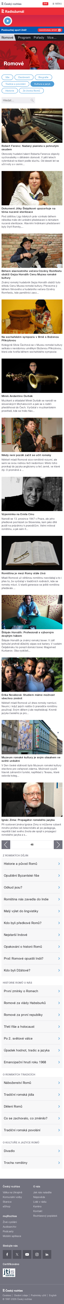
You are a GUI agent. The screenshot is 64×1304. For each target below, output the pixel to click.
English (53, 1295)
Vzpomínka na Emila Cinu (18, 514)
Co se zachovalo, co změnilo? (25, 1118)
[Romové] (32, 55)
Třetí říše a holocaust (19, 1027)
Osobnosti (24, 77)
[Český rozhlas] (11, 3)
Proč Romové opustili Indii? (23, 958)
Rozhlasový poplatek (45, 1215)
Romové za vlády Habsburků (25, 1003)
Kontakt (37, 1211)
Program (24, 37)
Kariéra (37, 1206)
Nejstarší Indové (15, 935)
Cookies (7, 1295)
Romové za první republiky (23, 1015)
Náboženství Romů (17, 1083)
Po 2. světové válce (18, 1038)
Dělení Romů (13, 1106)
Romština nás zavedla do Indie (26, 899)
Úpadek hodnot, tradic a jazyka (27, 1050)
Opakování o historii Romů (23, 947)
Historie (9, 90)
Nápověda (39, 1197)
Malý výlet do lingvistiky (21, 911)
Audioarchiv (9, 1226)
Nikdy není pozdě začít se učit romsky (26, 455)
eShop (6, 1206)
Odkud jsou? (13, 887)
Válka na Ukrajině (12, 1192)
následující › (58, 844)
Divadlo (9, 1151)
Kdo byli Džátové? (17, 970)
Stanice (7, 1201)
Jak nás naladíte (42, 1192)
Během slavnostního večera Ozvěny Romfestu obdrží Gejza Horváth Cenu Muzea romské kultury (32, 274)
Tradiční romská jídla (19, 1094)
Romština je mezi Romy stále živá (23, 573)
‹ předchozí (6, 844)
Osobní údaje (21, 1295)
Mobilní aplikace (12, 1236)
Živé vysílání (10, 1222)
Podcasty (8, 1231)
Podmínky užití (38, 1295)
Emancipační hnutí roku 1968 (25, 1062)
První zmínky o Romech (21, 991)
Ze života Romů (31, 90)
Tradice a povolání (15, 84)
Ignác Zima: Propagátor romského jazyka (28, 819)
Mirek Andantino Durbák (17, 396)
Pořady (39, 37)
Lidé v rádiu (40, 1201)
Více (52, 37)
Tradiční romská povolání (22, 1130)
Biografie (43, 77)
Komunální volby (12, 1197)
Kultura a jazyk (42, 84)
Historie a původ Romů (20, 864)
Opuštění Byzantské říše (21, 875)
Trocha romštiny (15, 1163)
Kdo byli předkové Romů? (22, 923)
